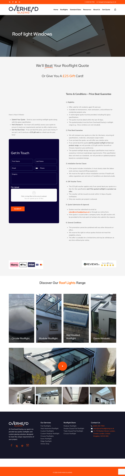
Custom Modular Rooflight (50, 434)
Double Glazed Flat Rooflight (74, 428)
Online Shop (45, 444)
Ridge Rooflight (46, 441)
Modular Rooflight (70, 426)
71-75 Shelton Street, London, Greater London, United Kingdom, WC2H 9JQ (104, 433)
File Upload (15, 187)
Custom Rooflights (47, 431)
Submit (17, 209)
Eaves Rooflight (46, 439)
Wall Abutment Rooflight (49, 428)
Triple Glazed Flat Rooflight (73, 431)
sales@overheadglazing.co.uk (103, 428)
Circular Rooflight (70, 434)
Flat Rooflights (46, 426)
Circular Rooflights (47, 436)
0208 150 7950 (98, 426)
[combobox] (37, 168)
